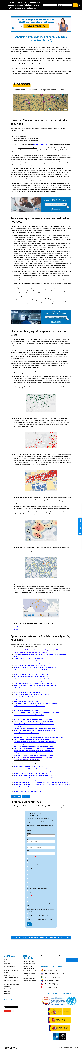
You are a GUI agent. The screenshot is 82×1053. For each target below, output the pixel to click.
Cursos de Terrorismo (29, 975)
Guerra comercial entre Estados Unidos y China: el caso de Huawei (33, 721)
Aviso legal (7, 991)
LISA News (7, 973)
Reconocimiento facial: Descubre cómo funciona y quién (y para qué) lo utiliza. (36, 650)
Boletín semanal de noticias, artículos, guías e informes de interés (40, 910)
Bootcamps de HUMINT (29, 963)
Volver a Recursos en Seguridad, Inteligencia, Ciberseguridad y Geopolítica (42, 938)
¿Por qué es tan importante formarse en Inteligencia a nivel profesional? (35, 741)
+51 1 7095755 (48, 987)
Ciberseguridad (30, 872)
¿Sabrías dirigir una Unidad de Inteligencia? (26, 732)
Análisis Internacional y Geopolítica (36, 864)
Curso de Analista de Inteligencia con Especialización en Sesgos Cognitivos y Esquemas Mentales (42, 784)
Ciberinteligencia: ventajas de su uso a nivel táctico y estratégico (33, 719)
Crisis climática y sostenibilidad (35, 892)
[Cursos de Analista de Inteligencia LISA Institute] (41, 204)
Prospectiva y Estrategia (33, 880)
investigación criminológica (41, 144)
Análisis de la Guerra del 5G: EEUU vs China (26, 710)
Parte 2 (16, 629)
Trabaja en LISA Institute (11, 977)
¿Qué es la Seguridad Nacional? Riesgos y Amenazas (29, 708)
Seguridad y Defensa (32, 868)
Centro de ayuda (9, 975)
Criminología (30, 876)
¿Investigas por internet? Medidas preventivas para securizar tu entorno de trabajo (38, 737)
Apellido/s (30, 839)
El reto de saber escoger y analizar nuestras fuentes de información (34, 739)
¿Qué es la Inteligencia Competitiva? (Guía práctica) (29, 714)
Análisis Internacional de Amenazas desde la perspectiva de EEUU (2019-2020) (37, 717)
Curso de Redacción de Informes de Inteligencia (28, 789)
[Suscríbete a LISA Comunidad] (41, 24)
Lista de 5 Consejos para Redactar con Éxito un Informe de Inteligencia (34, 748)
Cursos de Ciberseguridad (30, 971)
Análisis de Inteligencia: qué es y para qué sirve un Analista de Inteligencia (35, 744)
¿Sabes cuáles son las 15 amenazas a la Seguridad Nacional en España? (34, 730)
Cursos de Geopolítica (29, 973)
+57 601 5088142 (49, 980)
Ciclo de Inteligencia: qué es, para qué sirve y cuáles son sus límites (33, 746)
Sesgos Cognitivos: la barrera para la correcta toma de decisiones (33, 750)
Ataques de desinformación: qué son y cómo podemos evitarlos (32, 735)
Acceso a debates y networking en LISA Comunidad (39, 919)
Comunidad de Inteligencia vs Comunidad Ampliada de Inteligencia (33, 755)
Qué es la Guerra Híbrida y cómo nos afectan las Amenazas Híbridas (34, 723)
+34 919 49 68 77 (49, 970)
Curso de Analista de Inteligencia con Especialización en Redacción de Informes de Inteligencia (41, 782)
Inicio (5, 959)
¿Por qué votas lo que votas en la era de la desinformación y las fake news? (36, 728)
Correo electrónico (32, 844)
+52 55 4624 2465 (49, 977)
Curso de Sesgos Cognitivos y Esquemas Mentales (28, 791)
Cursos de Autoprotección (30, 978)
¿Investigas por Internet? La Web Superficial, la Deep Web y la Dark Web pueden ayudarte (40, 726)
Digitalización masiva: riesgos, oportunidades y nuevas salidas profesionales (36, 712)
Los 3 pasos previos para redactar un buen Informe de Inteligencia (33, 690)
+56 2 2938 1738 (49, 984)
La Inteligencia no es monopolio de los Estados (27, 753)
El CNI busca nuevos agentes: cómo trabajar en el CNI (29, 705)
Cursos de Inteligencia (29, 968)
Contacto (7, 993)
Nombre (29, 833)
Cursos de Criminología (29, 980)
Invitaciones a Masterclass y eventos (36, 899)
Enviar (29, 924)
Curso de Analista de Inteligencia (23, 786)
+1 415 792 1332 (49, 973)
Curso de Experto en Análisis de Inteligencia (26, 780)
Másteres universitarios (29, 961)
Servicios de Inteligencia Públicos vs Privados (27, 692)
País (28, 850)
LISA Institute (66, 1047)
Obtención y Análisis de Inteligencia (36, 860)
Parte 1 (16, 627)
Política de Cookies (9, 988)
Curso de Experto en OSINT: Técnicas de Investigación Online (32, 768)
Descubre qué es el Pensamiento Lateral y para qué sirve (30, 652)
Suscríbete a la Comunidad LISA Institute (54, 956)
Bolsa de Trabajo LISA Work (12, 970)
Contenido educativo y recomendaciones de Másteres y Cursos (40, 904)
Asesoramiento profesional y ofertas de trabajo (38, 915)
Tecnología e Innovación (33, 884)
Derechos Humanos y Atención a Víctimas (37, 888)
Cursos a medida (27, 966)
